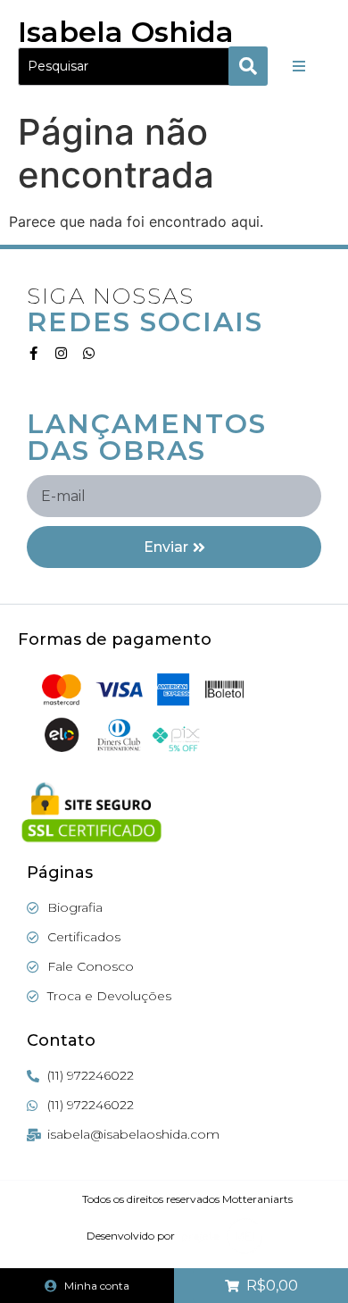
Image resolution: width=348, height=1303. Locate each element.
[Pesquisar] (130, 66)
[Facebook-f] (33, 353)
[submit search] (248, 66)
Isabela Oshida (126, 31)
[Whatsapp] (88, 353)
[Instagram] (61, 353)
